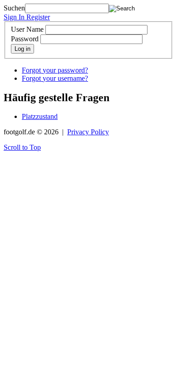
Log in (22, 48)
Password (25, 39)
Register (38, 17)
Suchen (14, 8)
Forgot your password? (55, 70)
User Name (27, 29)
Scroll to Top (22, 147)
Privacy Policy (88, 132)
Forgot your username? (55, 78)
